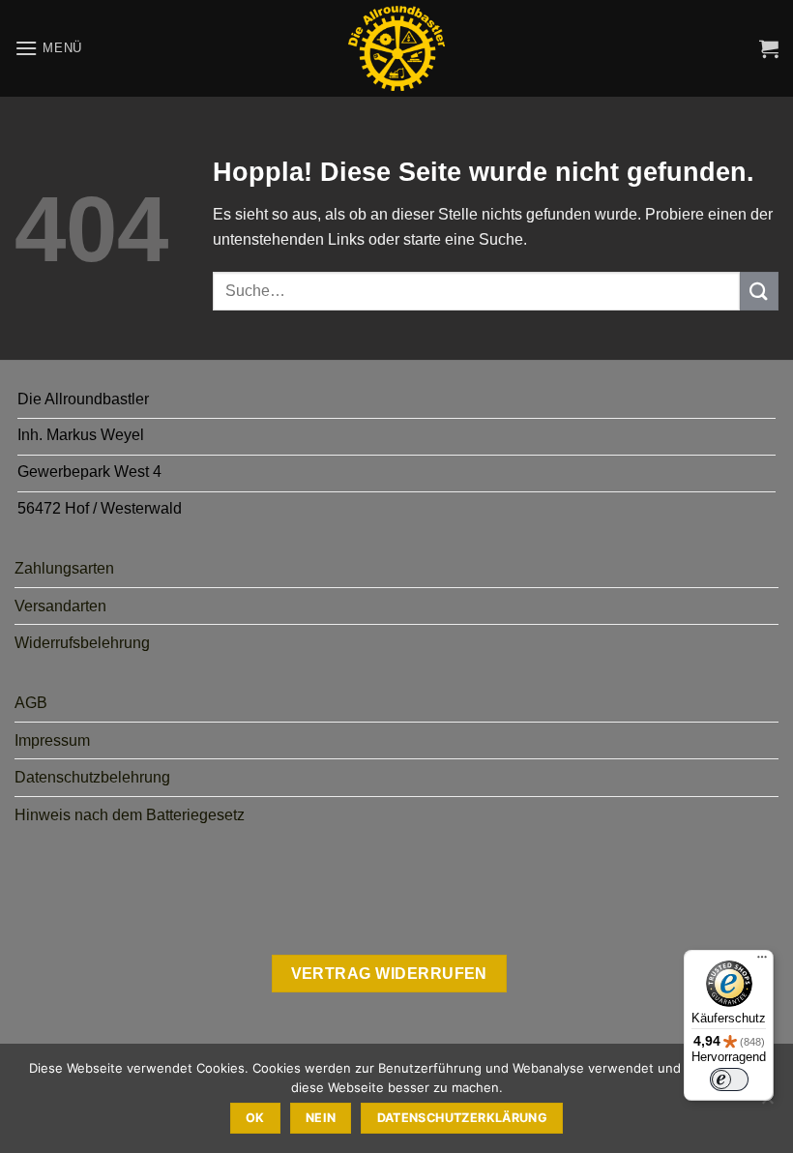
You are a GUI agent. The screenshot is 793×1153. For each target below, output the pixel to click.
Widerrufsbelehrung (82, 643)
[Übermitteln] (759, 291)
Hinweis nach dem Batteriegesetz (130, 815)
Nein (321, 1117)
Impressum (52, 740)
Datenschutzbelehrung (92, 777)
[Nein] (766, 1103)
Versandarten (60, 606)
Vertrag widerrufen (389, 973)
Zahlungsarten (64, 568)
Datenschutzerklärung (462, 1117)
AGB (31, 703)
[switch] (729, 1079)
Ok (255, 1117)
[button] (48, 48)
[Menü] (762, 961)
